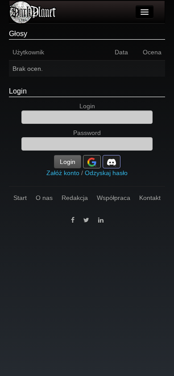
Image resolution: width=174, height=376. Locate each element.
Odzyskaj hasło (106, 172)
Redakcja (75, 197)
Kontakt (150, 197)
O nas (44, 197)
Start (20, 197)
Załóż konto (62, 172)
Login (18, 91)
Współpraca (113, 197)
